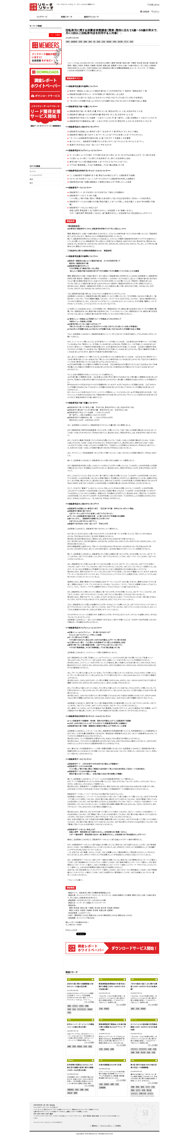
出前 (149, 1049)
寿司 (67, 42)
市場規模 (102, 1087)
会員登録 (146, 11)
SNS (74, 1009)
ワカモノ (75, 1006)
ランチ (148, 1087)
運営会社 (94, 1126)
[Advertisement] (112, 25)
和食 (114, 42)
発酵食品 (70, 1089)
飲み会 (143, 1052)
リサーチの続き (89, 1002)
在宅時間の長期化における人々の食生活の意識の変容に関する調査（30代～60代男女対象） (80, 1067)
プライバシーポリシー (106, 1126)
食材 (90, 42)
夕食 (117, 1084)
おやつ (138, 1090)
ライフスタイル (82, 1009)
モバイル (33, 171)
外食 (103, 42)
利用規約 (118, 1126)
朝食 (137, 1087)
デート (126, 42)
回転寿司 (74, 42)
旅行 (31, 183)
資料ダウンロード (91, 17)
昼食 (142, 1087)
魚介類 (120, 42)
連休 (132, 1009)
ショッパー (134, 1093)
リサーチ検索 (55, 35)
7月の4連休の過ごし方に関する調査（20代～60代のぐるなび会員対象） (143, 986)
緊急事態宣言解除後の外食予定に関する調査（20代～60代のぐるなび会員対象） (112, 986)
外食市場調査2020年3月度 (110, 1065)
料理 (80, 42)
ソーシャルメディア (36, 175)
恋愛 (131, 42)
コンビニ (150, 1093)
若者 (69, 1006)
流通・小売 (142, 1093)
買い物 (149, 1090)
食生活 (70, 1093)
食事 (85, 42)
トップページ (42, 17)
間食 (132, 1090)
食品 (98, 42)
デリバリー (134, 1049)
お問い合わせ (154, 5)
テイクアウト (142, 1049)
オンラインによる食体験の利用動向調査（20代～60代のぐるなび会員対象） (143, 1027)
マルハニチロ (71, 930)
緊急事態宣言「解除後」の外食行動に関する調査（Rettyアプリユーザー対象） (112, 1027)
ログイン (156, 11)
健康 (75, 1093)
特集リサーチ (66, 17)
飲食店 (109, 42)
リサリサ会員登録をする (46, 52)
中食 (154, 1049)
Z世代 (81, 1006)
